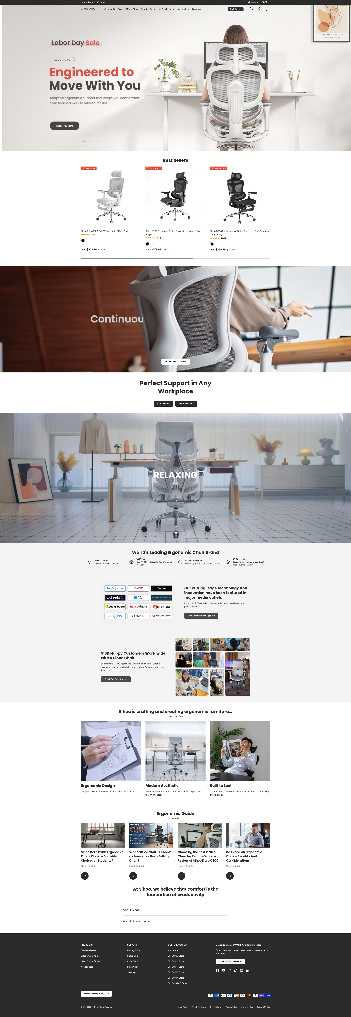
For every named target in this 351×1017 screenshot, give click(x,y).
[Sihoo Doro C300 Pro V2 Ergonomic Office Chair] (111, 197)
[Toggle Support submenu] (188, 9)
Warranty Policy (247, 1007)
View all (175, 818)
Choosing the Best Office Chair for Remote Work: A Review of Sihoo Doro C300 (198, 856)
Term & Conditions (199, 1007)
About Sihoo (174, 950)
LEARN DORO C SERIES (175, 362)
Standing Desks (88, 950)
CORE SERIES (163, 403)
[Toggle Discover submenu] (204, 9)
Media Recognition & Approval (201, 615)
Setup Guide (133, 956)
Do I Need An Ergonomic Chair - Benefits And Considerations (244, 856)
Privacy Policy (182, 1007)
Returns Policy (231, 1007)
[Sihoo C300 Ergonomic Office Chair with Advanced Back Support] (175, 197)
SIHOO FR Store (176, 967)
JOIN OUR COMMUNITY (230, 961)
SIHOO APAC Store (177, 983)
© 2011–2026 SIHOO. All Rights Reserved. (97, 1007)
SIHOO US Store (176, 956)
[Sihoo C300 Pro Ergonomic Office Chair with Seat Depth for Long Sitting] (240, 197)
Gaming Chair (148, 9)
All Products (164, 9)
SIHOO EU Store (176, 961)
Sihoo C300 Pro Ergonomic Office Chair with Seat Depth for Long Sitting (239, 233)
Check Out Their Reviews (116, 679)
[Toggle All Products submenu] (173, 9)
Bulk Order (132, 967)
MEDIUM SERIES (186, 403)
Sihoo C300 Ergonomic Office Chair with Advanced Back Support (173, 233)
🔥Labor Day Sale (113, 9)
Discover (197, 9)
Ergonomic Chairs (89, 956)
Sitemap (131, 972)
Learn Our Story (175, 716)
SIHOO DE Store (176, 972)
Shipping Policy (216, 1007)
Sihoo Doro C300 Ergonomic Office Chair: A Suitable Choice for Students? (102, 856)
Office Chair (131, 9)
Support (181, 9)
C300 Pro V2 (99, 2)
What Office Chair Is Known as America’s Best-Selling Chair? (150, 856)
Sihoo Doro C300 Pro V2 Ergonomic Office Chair (105, 231)
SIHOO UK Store (176, 978)
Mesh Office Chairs (90, 961)
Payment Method (263, 1007)
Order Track (132, 961)
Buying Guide (133, 950)
